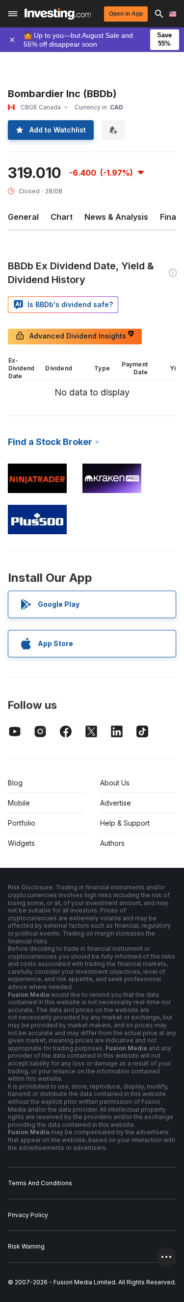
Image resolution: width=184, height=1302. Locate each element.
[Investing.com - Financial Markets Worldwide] (58, 14)
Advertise (115, 803)
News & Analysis (116, 217)
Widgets (21, 843)
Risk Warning (26, 1246)
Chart (62, 217)
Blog (15, 783)
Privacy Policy (28, 1215)
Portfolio (21, 823)
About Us (115, 783)
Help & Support (125, 823)
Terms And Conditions (40, 1183)
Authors (112, 843)
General (23, 217)
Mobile (19, 803)
